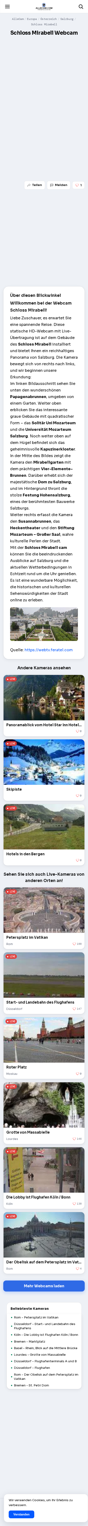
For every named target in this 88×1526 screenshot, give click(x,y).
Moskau (11, 1074)
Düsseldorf (14, 1009)
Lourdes (12, 1139)
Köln (9, 1204)
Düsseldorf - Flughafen (32, 1368)
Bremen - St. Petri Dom (31, 1385)
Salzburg (66, 19)
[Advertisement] (44, 84)
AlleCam (17, 19)
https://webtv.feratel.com (49, 650)
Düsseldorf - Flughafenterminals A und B (45, 1361)
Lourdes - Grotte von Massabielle (40, 1355)
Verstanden (21, 1514)
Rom (9, 944)
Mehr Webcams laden (44, 1286)
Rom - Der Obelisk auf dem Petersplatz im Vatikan (46, 1377)
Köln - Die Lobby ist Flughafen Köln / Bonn (46, 1335)
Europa (32, 19)
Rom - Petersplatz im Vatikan (36, 1317)
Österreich (48, 19)
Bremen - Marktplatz (29, 1342)
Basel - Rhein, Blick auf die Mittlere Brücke (45, 1348)
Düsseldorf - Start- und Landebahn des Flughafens (44, 1326)
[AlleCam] (44, 6)
